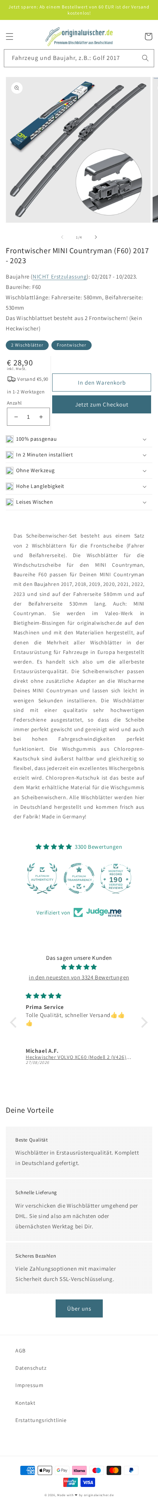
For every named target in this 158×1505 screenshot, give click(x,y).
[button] (9, 36)
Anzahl (14, 403)
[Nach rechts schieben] (95, 237)
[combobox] (78, 58)
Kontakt (25, 1402)
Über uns (79, 1308)
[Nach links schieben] (62, 237)
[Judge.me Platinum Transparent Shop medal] (79, 878)
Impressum (29, 1385)
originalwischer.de (99, 1495)
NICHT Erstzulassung (60, 276)
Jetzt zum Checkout (101, 404)
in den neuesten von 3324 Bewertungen (79, 977)
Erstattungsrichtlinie (41, 1420)
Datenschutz (31, 1367)
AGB (20, 1350)
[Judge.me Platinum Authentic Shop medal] (42, 878)
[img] (79, 967)
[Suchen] (145, 58)
